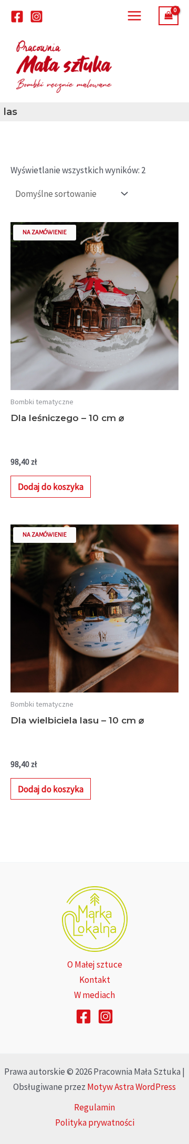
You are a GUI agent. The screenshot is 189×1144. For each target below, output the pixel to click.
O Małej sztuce (94, 964)
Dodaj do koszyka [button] (50, 486)
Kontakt (94, 979)
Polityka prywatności (94, 1122)
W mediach (94, 995)
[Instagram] (36, 16)
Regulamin (94, 1107)
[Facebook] (17, 16)
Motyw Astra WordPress (131, 1087)
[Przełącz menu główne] (134, 16)
